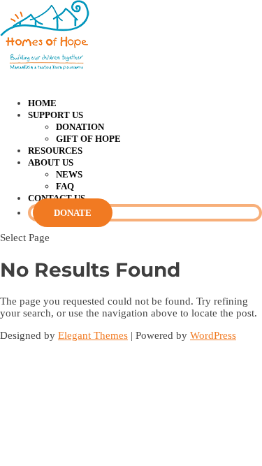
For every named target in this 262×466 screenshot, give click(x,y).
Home (42, 103)
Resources (55, 150)
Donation (80, 127)
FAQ (65, 186)
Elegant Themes (93, 335)
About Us (50, 162)
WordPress (213, 335)
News (69, 174)
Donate (73, 212)
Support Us (55, 115)
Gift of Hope (88, 138)
